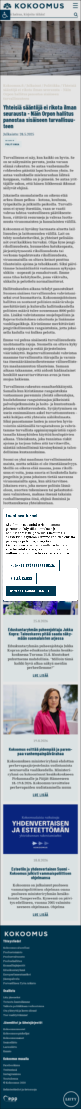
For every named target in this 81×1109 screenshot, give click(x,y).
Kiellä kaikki (21, 578)
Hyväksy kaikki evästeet (31, 591)
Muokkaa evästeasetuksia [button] (32, 565)
